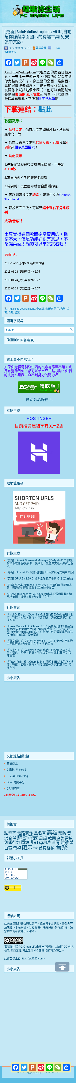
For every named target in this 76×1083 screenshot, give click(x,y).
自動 (10, 312)
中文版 (40, 308)
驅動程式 (27, 838)
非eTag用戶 (40, 842)
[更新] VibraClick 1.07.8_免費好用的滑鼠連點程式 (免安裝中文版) (40, 633)
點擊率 (10, 833)
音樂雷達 (65, 838)
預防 (62, 833)
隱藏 (17, 312)
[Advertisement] (39, 717)
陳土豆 (14, 649)
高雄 (52, 832)
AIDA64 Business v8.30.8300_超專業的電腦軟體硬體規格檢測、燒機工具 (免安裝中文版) (39, 595)
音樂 (62, 847)
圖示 (56, 308)
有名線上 (12, 763)
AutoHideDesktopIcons (22, 308)
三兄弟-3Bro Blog (17, 776)
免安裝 (49, 308)
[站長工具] (15, 878)
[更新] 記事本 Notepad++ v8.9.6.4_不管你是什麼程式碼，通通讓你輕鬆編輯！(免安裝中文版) (39, 586)
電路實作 (25, 833)
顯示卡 (30, 848)
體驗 (65, 842)
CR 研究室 (13, 788)
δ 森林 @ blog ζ (16, 769)
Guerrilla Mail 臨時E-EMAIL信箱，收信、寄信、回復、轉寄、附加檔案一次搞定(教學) (40, 616)
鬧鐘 (25, 842)
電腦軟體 (41, 48)
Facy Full (15, 661)
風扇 (43, 838)
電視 (17, 848)
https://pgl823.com (32, 958)
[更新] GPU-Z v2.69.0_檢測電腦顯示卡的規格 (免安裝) (40, 578)
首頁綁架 (47, 848)
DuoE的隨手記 (15, 782)
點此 (45, 109)
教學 (62, 308)
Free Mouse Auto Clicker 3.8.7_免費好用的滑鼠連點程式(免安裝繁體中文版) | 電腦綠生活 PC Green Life (40, 628)
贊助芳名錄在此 (39, 400)
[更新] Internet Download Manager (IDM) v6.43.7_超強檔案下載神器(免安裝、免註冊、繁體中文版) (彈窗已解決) (40, 563)
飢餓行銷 (12, 842)
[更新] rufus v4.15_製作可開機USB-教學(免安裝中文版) (40, 572)
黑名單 (40, 833)
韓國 (52, 838)
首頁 (56, 842)
